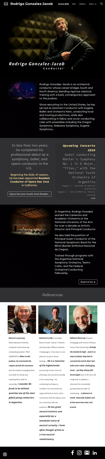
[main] (67, 108)
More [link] (91, 3)
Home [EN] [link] (63, 3)
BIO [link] (74, 3)
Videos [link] (82, 3)
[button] (101, 4)
